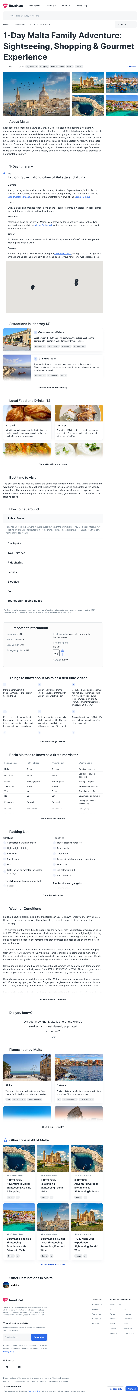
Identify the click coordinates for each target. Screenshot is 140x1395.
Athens (113, 1319)
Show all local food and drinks (53, 464)
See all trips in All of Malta (53, 1264)
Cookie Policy (34, 1391)
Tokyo (112, 1314)
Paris (125, 1304)
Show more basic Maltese (53, 818)
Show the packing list (53, 895)
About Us (95, 1309)
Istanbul (126, 1323)
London (113, 1309)
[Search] (130, 16)
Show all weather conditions (53, 999)
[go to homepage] (13, 7)
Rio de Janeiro (128, 1333)
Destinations (97, 1304)
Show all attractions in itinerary (52, 387)
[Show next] (99, 1026)
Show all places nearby (53, 1127)
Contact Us (96, 1319)
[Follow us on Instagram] (11, 1367)
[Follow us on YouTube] (15, 1367)
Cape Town (127, 1328)
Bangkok (113, 1333)
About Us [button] (66, 5)
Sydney (113, 1328)
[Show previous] (6, 1026)
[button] (52, 176)
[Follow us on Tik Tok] (6, 1367)
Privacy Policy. (9, 1352)
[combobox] (68, 15)
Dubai (112, 1323)
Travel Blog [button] (82, 5)
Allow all (132, 1389)
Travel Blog (96, 1314)
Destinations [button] (34, 5)
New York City (115, 1304)
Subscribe (39, 1337)
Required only (115, 1389)
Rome (125, 1309)
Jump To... (122, 24)
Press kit (95, 1323)
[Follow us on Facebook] (24, 1367)
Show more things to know (52, 741)
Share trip (131, 66)
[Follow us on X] (19, 1367)
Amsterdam (127, 1319)
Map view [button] (51, 5)
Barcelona (127, 1314)
